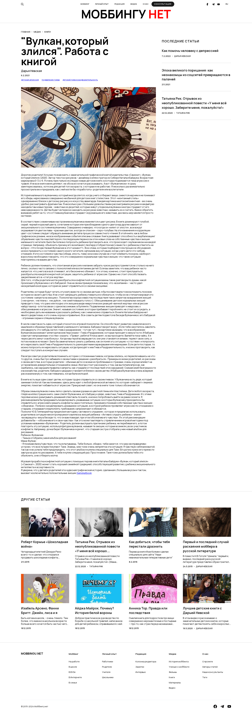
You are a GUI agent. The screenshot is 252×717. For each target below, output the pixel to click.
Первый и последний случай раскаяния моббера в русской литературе (206, 546)
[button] (85, 4)
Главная (25, 31)
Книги (47, 31)
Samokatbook (84, 473)
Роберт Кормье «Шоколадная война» (44, 544)
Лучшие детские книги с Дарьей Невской (202, 610)
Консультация (162, 4)
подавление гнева (51, 79)
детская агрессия (30, 79)
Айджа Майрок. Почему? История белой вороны (94, 610)
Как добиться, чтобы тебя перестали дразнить (149, 544)
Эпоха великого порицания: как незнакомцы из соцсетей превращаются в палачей (196, 75)
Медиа (37, 31)
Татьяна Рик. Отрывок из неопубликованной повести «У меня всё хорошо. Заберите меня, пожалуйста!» (194, 103)
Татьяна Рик (183, 113)
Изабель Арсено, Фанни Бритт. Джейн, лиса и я (40, 610)
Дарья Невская (31, 71)
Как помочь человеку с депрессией (190, 51)
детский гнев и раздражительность (80, 79)
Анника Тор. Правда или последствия (148, 610)
